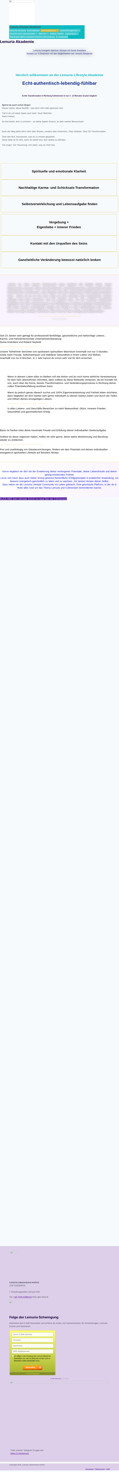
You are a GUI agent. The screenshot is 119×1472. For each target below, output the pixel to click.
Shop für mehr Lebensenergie (22, 34)
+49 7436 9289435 (22, 1297)
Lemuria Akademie (48, 30)
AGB (108, 1469)
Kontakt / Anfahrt (57, 34)
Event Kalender (33, 30)
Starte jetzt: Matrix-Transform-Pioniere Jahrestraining (32, 37)
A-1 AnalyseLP (62, 37)
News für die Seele (18, 30)
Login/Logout (70, 34)
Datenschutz (100, 1469)
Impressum (89, 1469)
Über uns (42, 34)
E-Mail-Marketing (55, 1378)
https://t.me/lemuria (19, 1453)
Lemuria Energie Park (69, 30)
